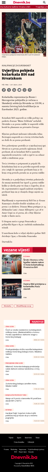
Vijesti (11, 438)
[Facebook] (4, 90)
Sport (19, 438)
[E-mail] (19, 90)
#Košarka (7, 306)
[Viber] (30, 90)
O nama (6, 449)
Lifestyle (31, 442)
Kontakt (31, 452)
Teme (38, 438)
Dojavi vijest (23, 452)
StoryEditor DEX (27, 466)
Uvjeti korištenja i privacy (36, 449)
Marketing (14, 449)
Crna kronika (19, 442)
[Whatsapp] (24, 90)
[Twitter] (9, 90)
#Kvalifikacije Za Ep (23, 306)
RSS (15, 452)
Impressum (22, 449)
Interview (28, 438)
